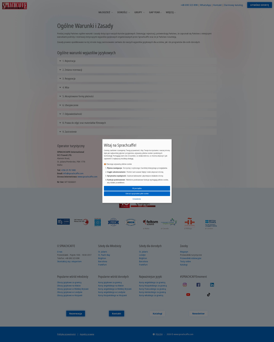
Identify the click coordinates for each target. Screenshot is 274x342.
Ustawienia (137, 199)
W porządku (137, 188)
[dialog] (137, 171)
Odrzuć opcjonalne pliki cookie (137, 193)
